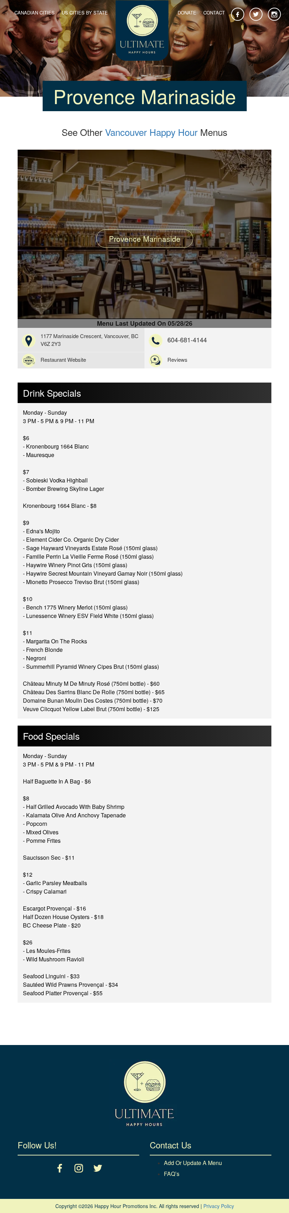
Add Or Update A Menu (193, 1163)
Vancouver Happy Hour (151, 131)
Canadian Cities (34, 12)
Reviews (177, 359)
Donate (187, 12)
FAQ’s (171, 1174)
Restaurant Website (63, 359)
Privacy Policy (218, 1205)
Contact (214, 12)
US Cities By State (85, 12)
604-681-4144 (187, 339)
